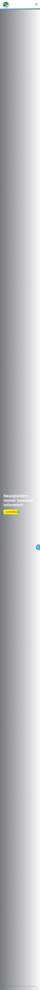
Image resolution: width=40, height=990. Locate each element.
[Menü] (36, 4)
